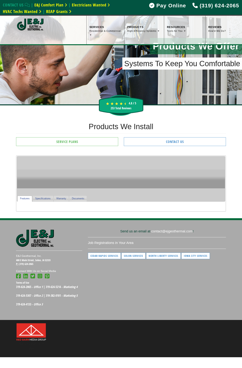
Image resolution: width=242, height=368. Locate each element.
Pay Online (170, 6)
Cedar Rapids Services (104, 256)
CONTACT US (14, 5)
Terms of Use (22, 282)
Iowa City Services (195, 256)
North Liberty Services (163, 256)
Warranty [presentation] (61, 198)
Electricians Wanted (89, 5)
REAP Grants (57, 11)
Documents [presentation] (78, 198)
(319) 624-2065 (218, 6)
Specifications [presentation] (43, 198)
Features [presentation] (25, 198)
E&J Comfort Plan (49, 5)
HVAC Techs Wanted (21, 11)
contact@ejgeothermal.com (172, 231)
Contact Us (175, 141)
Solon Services (133, 256)
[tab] (24, 199)
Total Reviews (121, 108)
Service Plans (67, 141)
